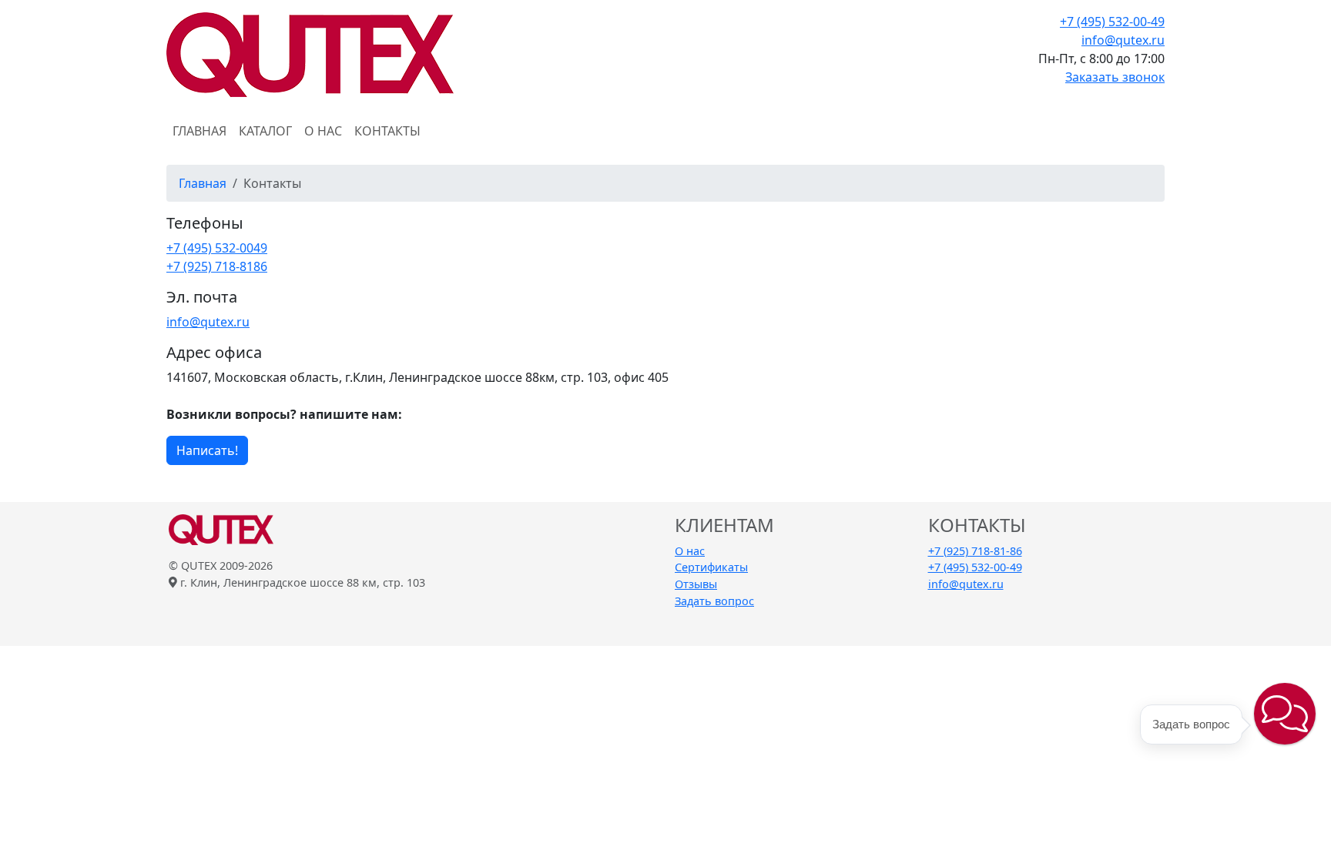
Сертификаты (711, 567)
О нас (690, 551)
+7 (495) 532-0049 (216, 247)
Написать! (207, 450)
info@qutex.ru (1123, 40)
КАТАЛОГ (265, 130)
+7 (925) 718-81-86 (975, 551)
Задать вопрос (714, 601)
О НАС (323, 130)
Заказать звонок (1115, 77)
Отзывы (696, 584)
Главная (202, 183)
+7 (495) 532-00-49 (1112, 21)
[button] (1285, 714)
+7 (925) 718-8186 (216, 266)
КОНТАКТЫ (387, 130)
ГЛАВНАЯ (199, 130)
